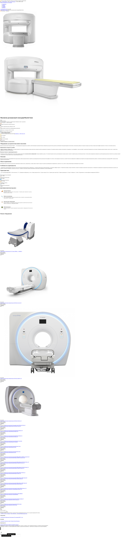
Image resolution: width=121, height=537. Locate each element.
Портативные (11, 517)
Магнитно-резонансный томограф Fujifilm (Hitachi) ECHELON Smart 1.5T (12, 468)
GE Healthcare (13, 524)
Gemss (8, 524)
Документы (6, 141)
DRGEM (5, 524)
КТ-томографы (16, 517)
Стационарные (2, 517)
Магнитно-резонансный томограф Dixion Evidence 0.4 (9, 436)
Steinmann (2, 524)
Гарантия (3, 6)
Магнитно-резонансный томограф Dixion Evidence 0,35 (9, 431)
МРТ (20, 517)
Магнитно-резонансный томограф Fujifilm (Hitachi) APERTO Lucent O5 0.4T (12, 457)
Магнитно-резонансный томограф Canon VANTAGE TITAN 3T (10, 426)
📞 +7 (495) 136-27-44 (3, 1)
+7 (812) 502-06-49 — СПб (14, 513)
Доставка (3, 5)
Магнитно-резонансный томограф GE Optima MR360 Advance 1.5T (11, 489)
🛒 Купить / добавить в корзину (5, 132)
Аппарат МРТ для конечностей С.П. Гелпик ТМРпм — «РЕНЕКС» (11, 251)
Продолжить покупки (6, 535)
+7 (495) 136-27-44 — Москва (5, 513)
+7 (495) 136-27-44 (3, 9)
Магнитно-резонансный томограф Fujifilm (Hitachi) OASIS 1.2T (10, 473)
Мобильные (7, 517)
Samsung (17, 524)
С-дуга (22, 517)
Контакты (3, 7)
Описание (2, 141)
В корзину (2, 305)
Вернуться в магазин (11, 534)
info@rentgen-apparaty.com (23, 513)
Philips (10, 524)
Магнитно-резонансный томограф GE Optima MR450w (9, 494)
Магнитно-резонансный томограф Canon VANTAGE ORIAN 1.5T (11, 378)
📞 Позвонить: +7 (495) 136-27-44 (19, 133)
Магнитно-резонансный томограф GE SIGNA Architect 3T (9, 499)
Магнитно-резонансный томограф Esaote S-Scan (8, 452)
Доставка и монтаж (11, 141)
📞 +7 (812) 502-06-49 (11, 1)
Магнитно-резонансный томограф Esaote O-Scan (8, 447)
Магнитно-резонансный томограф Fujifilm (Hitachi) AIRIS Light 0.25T (11, 478)
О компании (4, 4)
